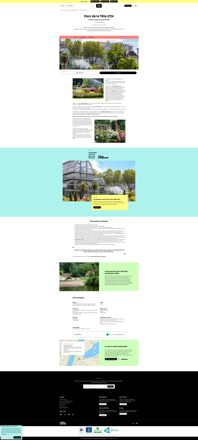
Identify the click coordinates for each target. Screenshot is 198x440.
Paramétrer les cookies (112, 438)
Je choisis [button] (10, 437)
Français (133, 423)
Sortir (61, 10)
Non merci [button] (4, 437)
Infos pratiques (82, 37)
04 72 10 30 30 (80, 72)
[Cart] (133, 5)
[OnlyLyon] (62, 423)
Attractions (115, 1)
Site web (118, 72)
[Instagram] (64, 414)
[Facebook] (60, 414)
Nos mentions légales (63, 407)
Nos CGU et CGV (62, 404)
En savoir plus (102, 404)
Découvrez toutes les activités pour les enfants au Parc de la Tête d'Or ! (87, 114)
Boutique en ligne (84, 1)
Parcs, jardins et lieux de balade (71, 10)
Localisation (91, 37)
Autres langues (62, 406)
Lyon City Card (105, 1)
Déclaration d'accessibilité (64, 402)
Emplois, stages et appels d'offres (66, 401)
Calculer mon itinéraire (112, 359)
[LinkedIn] (68, 414)
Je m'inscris (110, 386)
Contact (75, 37)
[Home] (99, 6)
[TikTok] (72, 414)
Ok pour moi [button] (18, 437)
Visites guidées (96, 1)
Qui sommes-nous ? (63, 399)
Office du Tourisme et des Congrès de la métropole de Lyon (96, 438)
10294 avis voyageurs (119, 334)
